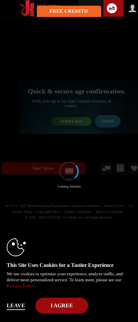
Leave (16, 305)
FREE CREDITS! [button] (69, 11)
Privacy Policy (21, 285)
